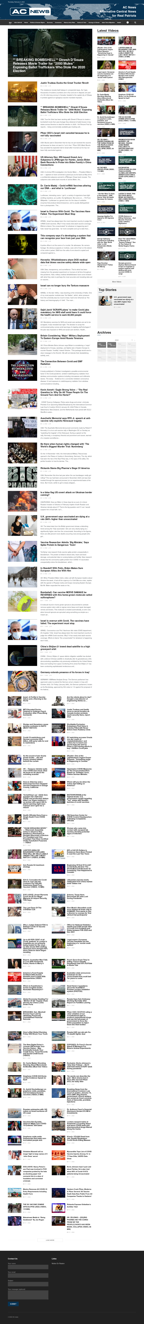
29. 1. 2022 (27, 745)
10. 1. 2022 (101, 202)
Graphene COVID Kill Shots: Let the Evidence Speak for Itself (35, 1078)
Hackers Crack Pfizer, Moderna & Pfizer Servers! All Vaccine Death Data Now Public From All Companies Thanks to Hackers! (79, 1192)
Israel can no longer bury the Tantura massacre (64, 285)
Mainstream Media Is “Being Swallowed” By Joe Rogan (34, 1218)
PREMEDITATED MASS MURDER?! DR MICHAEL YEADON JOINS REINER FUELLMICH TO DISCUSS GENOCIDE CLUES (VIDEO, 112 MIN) (126, 145)
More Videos (116, 282)
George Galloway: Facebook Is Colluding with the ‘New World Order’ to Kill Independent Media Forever (105, 243)
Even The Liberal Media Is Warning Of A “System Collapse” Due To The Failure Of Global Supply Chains (127, 242)
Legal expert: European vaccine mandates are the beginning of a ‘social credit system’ (78, 942)
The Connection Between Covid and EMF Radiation (61, 362)
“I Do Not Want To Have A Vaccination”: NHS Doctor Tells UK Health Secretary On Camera (106, 196)
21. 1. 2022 (71, 1005)
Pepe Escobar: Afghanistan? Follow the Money (105, 265)
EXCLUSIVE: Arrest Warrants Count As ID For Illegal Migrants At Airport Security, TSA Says (35, 897)
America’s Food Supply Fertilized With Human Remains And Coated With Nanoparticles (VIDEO (34, 976)
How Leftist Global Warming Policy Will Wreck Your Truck (35, 1033)
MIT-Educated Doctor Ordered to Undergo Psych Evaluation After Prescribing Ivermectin (35, 712)
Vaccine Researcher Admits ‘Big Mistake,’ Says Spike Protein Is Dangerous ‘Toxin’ (64, 543)
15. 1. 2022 (27, 1223)
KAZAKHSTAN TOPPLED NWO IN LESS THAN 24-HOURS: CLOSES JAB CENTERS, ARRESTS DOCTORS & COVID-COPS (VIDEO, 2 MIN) (127, 172)
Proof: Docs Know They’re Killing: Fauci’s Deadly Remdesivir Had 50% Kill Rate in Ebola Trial (79, 962)
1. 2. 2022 (44, 318)
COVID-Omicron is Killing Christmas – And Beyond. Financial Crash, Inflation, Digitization (127, 219)
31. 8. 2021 (122, 276)
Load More (50, 1240)
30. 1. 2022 (27, 717)
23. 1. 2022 (71, 948)
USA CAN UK (18, 22)
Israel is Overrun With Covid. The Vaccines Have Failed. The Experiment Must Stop (65, 212)
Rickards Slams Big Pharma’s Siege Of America (65, 468)
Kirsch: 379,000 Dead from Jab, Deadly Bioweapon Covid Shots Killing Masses (78, 1138)
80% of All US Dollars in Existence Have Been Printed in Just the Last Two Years (79, 852)
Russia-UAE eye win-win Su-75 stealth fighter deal (79, 1033)
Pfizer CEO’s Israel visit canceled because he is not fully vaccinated (49, 69)
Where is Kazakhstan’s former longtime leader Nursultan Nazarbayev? (33, 988)
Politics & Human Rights (37, 22)
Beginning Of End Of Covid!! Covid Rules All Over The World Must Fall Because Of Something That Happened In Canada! (79, 868)
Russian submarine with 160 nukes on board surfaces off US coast (35, 1111)
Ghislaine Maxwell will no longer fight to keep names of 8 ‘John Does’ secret (35, 1153)
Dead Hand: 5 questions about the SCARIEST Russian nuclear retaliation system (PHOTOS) (78, 988)
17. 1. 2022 (27, 1159)
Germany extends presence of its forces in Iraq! (64, 672)
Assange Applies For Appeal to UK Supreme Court (105, 218)
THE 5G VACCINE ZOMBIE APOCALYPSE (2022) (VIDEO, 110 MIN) (34, 1206)
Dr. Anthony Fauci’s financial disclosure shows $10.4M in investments (79, 1111)
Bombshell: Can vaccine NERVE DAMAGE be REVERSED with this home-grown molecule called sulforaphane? (66, 595)
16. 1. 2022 (27, 1212)
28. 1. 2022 (71, 777)
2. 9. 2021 (101, 269)
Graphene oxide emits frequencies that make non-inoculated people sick (34, 1138)
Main (10, 22)
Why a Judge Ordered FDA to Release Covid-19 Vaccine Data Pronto (35, 926)
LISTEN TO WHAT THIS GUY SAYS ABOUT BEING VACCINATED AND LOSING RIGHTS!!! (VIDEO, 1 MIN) (127, 197)
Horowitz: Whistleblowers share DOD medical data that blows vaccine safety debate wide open (65, 261)
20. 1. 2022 (71, 1051)
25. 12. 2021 (101, 222)
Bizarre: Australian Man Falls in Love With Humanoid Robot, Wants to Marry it (35, 961)
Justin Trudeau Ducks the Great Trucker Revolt (64, 82)
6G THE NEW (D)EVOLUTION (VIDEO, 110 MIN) (105, 169)
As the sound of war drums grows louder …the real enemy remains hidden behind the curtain (34, 758)
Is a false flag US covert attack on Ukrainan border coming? (66, 493)
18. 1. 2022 (71, 1116)
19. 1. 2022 (27, 1082)
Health (16, 63)
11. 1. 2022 (122, 181)
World (26, 22)
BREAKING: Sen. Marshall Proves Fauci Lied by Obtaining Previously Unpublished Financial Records (34, 1015)
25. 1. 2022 (71, 886)
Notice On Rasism (58, 1263)
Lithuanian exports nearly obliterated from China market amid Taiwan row (79, 881)
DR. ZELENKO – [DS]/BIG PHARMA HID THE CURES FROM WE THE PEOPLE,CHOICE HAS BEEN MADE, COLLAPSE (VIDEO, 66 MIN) (79, 1223)
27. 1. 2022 (71, 805)
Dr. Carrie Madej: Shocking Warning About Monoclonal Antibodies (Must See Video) (35, 1065)
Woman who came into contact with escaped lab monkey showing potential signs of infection (78, 831)
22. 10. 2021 (101, 250)
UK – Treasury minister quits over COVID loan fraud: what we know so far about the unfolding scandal (35, 771)
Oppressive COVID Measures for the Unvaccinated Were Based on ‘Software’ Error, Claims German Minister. (79, 771)
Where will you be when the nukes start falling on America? (78, 784)
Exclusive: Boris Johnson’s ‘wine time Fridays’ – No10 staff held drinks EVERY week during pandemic (79, 1066)
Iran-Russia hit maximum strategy (33, 866)
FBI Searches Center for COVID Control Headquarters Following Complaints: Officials (79, 818)
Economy (50, 22)
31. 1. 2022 (45, 600)
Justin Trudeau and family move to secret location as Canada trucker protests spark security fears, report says (78, 713)
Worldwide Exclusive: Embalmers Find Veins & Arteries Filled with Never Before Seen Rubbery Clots (78, 727)
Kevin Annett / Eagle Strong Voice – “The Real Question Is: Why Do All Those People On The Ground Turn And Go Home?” (64, 392)
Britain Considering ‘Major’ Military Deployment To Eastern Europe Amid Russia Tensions (65, 337)
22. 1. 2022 (71, 981)
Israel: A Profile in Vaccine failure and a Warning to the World (34, 699)
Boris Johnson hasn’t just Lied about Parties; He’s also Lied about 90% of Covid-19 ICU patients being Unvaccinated (79, 1170)
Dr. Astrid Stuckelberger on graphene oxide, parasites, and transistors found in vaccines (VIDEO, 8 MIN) (34, 1092)
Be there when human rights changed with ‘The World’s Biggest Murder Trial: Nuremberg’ (64, 445)
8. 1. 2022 (122, 203)
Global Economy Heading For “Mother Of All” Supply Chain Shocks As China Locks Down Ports (35, 1002)
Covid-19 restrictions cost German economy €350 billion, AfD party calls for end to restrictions (35, 740)
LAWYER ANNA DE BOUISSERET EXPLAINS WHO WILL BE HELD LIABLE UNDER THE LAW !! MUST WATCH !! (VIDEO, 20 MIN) (35, 854)
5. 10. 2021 (122, 248)
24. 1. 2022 (27, 931)
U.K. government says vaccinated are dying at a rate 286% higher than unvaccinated (64, 518)
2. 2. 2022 (17, 75)
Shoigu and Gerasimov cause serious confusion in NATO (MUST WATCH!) (35, 726)
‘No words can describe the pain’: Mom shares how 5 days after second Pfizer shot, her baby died (78, 1079)
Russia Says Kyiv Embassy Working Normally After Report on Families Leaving (78, 1001)
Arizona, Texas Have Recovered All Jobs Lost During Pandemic (77, 896)
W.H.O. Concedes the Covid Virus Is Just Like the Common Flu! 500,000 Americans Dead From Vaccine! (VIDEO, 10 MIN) (35, 883)
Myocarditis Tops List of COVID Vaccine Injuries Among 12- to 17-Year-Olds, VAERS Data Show (79, 1155)
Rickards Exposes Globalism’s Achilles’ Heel (79, 1205)
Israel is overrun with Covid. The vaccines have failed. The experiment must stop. (64, 622)
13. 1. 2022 (122, 155)
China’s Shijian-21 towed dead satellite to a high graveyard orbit (65, 648)
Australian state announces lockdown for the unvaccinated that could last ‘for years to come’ (79, 976)
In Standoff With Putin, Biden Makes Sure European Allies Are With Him (61, 569)
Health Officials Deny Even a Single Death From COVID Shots (35, 817)
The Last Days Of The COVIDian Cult (32, 908)
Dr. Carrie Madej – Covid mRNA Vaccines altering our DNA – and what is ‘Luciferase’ (65, 187)
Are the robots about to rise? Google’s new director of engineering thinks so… (79, 699)
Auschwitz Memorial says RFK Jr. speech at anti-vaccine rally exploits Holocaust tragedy (65, 419)
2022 (117, 340)
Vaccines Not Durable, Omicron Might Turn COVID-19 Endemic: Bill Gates (35, 1123)
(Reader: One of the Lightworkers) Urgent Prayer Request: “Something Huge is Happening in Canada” (79, 758)
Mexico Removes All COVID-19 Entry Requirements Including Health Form (35, 1191)
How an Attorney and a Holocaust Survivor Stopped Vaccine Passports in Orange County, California (35, 784)
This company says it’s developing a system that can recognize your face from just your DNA (65, 237)
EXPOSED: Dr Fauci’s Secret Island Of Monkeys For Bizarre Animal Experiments (79, 1046)
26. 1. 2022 (27, 860)
